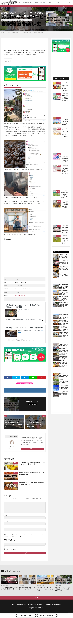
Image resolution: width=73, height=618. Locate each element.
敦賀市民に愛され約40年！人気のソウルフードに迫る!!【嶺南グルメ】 (31, 473)
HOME (4, 32)
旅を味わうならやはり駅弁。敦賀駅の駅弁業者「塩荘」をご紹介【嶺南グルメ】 (65, 98)
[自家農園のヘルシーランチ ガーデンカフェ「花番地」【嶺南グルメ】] (56, 382)
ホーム (19, 2)
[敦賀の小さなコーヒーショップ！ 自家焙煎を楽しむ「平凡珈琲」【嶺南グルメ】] (56, 305)
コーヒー (17, 20)
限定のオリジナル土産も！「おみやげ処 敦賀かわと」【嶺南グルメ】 (64, 375)
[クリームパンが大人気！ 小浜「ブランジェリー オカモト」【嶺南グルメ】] (56, 293)
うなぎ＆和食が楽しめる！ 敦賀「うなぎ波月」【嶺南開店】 (63, 268)
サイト (5, 527)
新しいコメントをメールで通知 (11, 546)
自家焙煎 (23, 20)
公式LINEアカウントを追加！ (47, 615)
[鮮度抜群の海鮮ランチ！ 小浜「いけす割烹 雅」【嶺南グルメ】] (56, 322)
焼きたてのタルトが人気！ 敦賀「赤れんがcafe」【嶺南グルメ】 (63, 364)
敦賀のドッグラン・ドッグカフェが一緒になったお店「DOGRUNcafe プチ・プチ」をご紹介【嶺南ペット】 (65, 195)
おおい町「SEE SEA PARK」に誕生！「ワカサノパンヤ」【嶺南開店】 (63, 298)
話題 (41, 2)
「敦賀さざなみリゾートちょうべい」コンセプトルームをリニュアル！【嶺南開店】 (63, 346)
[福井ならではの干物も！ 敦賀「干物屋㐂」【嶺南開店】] (56, 257)
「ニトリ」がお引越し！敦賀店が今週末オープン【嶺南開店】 (63, 387)
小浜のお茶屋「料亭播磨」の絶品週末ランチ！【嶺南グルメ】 (63, 393)
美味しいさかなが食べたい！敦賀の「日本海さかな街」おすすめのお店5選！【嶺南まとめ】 (65, 88)
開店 (59, 128)
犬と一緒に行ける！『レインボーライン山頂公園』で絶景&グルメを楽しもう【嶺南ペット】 (65, 122)
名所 (58, 2)
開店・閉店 (25, 2)
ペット (54, 2)
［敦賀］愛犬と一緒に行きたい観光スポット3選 (65, 241)
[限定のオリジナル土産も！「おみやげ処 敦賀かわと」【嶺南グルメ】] (56, 376)
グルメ (31, 2)
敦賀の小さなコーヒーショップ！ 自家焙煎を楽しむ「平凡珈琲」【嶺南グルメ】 (27, 32)
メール (6, 521)
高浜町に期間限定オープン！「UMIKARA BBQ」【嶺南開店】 (63, 316)
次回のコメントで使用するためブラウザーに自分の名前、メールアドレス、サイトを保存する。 (24, 535)
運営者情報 (20, 604)
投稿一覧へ (32, 448)
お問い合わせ (57, 604)
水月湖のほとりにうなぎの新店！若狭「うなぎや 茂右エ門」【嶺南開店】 (65, 205)
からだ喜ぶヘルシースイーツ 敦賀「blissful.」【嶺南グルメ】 (63, 274)
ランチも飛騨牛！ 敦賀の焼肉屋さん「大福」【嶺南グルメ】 (63, 262)
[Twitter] (16, 377)
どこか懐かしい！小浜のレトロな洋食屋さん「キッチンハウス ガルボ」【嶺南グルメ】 (32, 463)
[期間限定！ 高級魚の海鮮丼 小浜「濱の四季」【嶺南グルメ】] (56, 334)
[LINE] (33, 377)
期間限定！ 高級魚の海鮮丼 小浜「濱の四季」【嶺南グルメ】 (63, 334)
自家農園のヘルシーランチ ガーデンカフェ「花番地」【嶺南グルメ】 (63, 381)
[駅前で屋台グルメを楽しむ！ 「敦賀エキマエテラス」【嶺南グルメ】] (56, 352)
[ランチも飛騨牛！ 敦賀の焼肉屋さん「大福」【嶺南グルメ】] (56, 263)
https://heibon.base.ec (20, 295)
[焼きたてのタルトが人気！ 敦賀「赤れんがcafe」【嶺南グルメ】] (56, 364)
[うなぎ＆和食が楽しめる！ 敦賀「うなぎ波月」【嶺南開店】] (56, 269)
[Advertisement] (25, 43)
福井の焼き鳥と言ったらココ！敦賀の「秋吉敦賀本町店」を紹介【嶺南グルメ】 (32, 483)
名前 (5, 515)
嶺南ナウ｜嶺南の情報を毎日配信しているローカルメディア (41, 607)
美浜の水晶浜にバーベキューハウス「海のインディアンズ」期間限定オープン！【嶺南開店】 (65, 230)
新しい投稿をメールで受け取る (11, 549)
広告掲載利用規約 (48, 604)
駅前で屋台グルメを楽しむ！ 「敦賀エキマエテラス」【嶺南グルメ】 (63, 352)
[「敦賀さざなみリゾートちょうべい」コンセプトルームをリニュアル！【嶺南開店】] (56, 346)
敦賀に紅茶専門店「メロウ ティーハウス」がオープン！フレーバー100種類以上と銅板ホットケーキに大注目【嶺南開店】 (65, 171)
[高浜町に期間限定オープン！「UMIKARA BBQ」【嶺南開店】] (56, 316)
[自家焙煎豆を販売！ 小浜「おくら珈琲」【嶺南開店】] (56, 358)
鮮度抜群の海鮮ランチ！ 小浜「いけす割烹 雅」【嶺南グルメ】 (63, 322)
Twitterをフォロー (26, 615)
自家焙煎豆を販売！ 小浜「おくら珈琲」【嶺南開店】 (63, 358)
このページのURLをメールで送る (24, 383)
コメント (6, 500)
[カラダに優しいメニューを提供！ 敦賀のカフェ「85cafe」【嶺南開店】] (56, 328)
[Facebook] (8, 377)
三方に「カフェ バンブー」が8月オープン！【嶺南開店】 (65, 134)
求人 (50, 2)
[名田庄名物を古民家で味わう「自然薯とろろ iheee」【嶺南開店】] (56, 287)
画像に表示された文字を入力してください (13, 536)
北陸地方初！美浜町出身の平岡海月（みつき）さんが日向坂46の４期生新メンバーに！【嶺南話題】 (65, 159)
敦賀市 (20, 20)
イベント (45, 2)
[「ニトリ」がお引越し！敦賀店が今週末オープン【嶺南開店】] (56, 388)
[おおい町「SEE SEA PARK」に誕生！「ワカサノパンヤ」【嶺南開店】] (56, 299)
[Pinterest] (41, 377)
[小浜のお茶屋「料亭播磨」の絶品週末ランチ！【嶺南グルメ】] (56, 394)
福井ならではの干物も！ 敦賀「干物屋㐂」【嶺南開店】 (63, 256)
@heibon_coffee (18, 299)
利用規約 (39, 604)
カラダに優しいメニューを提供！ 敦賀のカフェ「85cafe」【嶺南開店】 (63, 328)
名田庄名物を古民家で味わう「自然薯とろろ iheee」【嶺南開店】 (63, 286)
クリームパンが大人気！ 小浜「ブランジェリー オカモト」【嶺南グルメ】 (63, 292)
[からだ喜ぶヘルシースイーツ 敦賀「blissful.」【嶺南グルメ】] (56, 275)
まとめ (36, 2)
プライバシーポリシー (30, 604)
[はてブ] (25, 377)
